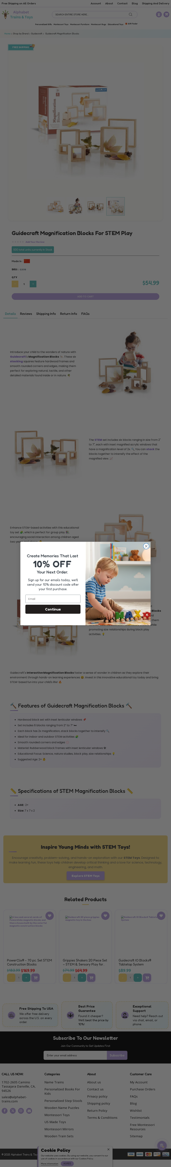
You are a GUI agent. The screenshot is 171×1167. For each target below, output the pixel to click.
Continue (53, 609)
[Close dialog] (146, 546)
